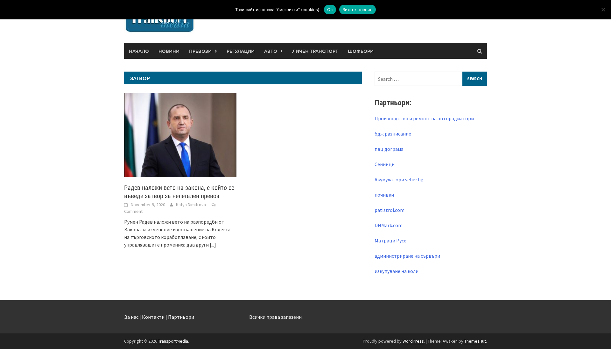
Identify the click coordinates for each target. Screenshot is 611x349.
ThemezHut (475, 341)
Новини (168, 51)
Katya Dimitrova (191, 204)
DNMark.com (389, 225)
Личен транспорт (315, 51)
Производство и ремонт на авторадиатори (424, 118)
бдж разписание (393, 133)
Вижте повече (357, 9)
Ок (330, 9)
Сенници (385, 164)
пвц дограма (389, 149)
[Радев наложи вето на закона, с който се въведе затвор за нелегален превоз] (180, 134)
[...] (213, 244)
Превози (200, 51)
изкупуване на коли (396, 271)
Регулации (241, 51)
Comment (133, 211)
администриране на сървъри (407, 256)
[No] (603, 9)
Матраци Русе (390, 240)
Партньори (181, 317)
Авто (270, 51)
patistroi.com (389, 210)
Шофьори (361, 51)
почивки (384, 195)
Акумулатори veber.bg (399, 179)
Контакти (153, 317)
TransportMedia (173, 341)
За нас (131, 317)
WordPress (413, 341)
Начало (139, 51)
